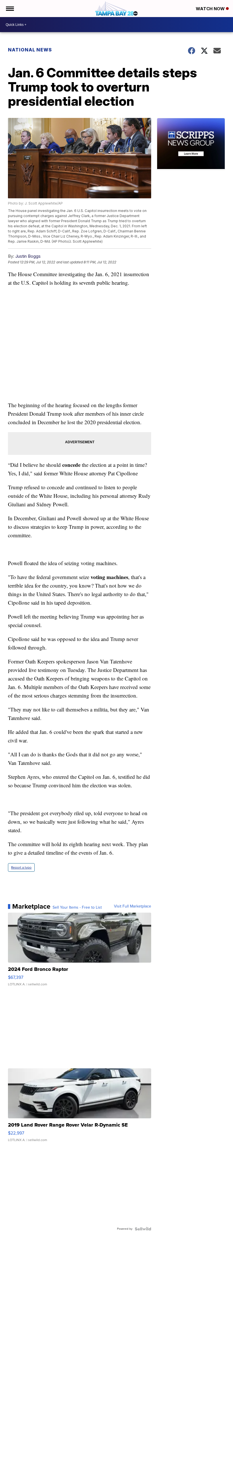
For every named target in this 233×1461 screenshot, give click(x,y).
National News (30, 50)
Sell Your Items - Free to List (77, 908)
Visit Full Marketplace (132, 906)
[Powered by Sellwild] (143, 1229)
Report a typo (21, 867)
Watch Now (211, 8)
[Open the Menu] (9, 8)
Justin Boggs (28, 256)
